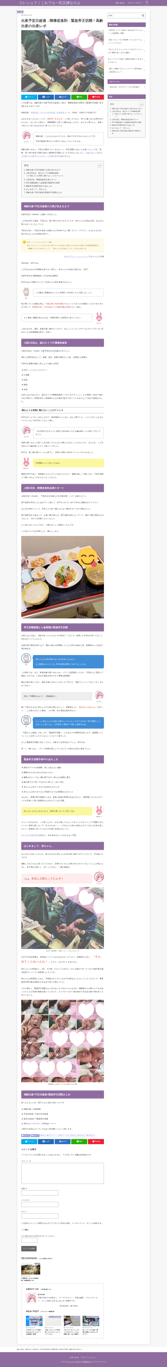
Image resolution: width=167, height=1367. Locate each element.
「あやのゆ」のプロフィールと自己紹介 (124, 87)
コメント (26, 1161)
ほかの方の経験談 (28, 835)
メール (25, 1200)
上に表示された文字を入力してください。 (39, 1236)
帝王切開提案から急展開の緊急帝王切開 (43, 183)
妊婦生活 (26, 1135)
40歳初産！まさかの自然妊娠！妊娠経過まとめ (50, 112)
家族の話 (20, 12)
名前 (24, 1188)
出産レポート (53, 1135)
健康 (43, 1135)
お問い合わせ (119, 3)
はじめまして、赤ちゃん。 (37, 189)
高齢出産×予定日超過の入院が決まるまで (43, 170)
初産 (74, 1135)
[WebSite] (64, 1306)
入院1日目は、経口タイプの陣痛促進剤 (42, 173)
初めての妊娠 (65, 1135)
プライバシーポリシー (135, 3)
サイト (24, 1212)
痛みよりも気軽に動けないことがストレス (46, 176)
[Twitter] (73, 1306)
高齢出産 (91, 1135)
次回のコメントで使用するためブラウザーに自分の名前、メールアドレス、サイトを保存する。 (63, 1223)
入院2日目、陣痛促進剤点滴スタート (41, 180)
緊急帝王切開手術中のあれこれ (39, 186)
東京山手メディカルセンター (76, 256)
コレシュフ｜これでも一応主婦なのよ (50, 3)
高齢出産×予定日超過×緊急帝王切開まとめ (44, 192)
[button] (98, 166)
